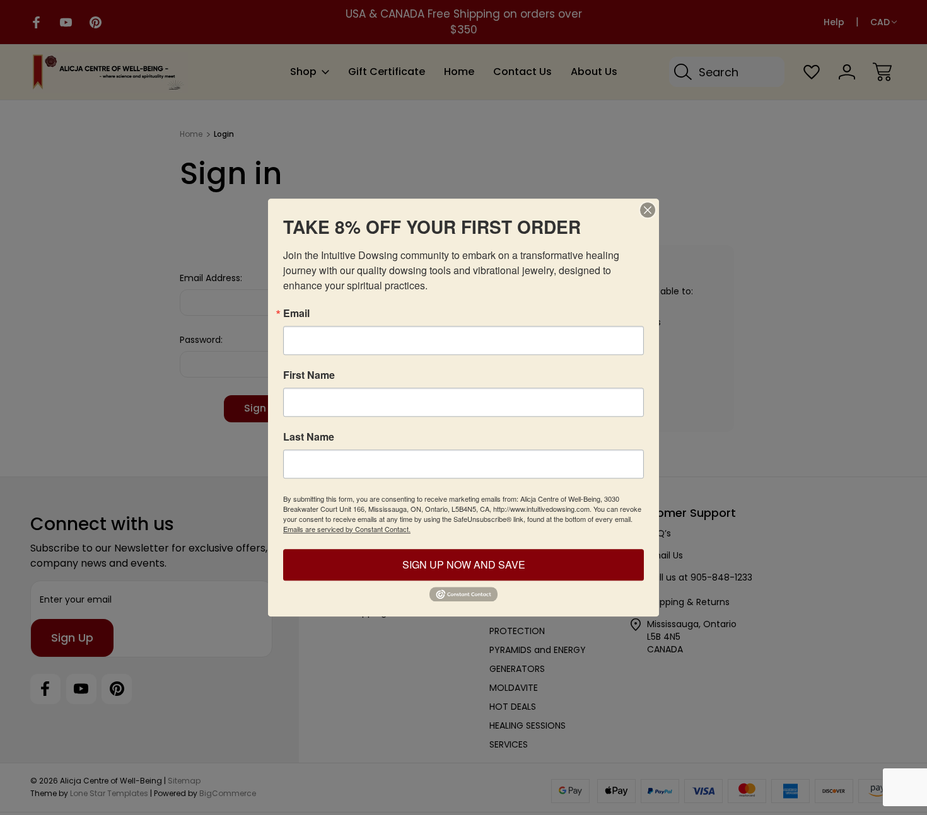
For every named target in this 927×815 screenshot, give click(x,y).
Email (296, 313)
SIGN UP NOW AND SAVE (463, 564)
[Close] (647, 209)
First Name (309, 375)
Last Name (308, 437)
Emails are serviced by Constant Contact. (347, 529)
